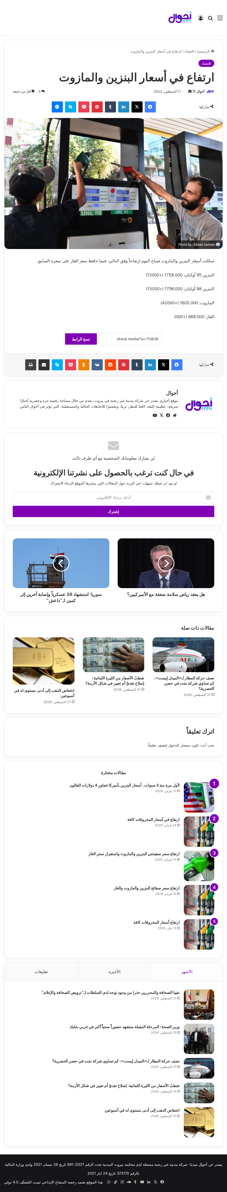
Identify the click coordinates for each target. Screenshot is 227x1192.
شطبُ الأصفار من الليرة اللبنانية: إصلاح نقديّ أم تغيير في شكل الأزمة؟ (115, 680)
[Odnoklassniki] (83, 364)
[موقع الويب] (174, 415)
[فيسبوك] (150, 106)
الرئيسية (204, 51)
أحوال (200, 91)
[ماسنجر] (57, 106)
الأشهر (186, 971)
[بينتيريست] (97, 106)
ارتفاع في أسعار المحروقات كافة (153, 819)
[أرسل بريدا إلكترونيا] (190, 91)
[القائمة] (220, 20)
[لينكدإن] (123, 106)
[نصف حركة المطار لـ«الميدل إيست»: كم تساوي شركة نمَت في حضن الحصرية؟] (183, 654)
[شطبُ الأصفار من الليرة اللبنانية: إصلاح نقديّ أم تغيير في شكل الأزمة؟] (114, 654)
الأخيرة (114, 971)
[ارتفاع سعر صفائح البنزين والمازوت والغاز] (199, 900)
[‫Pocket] (83, 106)
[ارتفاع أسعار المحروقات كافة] (199, 934)
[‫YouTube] (154, 415)
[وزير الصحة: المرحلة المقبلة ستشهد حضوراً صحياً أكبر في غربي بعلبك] (199, 1039)
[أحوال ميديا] (180, 18)
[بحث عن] (210, 20)
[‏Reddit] (110, 364)
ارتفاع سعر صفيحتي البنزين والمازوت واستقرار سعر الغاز (134, 853)
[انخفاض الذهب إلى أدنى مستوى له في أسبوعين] (43, 661)
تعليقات (41, 971)
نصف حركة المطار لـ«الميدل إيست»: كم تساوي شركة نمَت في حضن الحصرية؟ (184, 683)
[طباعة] (30, 364)
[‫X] (137, 106)
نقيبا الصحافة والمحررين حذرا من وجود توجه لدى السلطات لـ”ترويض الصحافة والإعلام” (110, 992)
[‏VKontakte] (97, 364)
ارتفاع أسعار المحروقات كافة (156, 922)
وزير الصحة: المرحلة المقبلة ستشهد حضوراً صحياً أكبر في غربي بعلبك (124, 1026)
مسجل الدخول (179, 745)
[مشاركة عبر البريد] (44, 364)
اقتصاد (189, 51)
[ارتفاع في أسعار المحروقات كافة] (199, 831)
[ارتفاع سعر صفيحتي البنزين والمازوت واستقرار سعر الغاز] (199, 866)
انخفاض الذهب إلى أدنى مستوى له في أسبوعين (44, 692)
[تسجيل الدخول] (200, 20)
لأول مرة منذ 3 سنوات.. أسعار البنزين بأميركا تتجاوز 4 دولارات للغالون (124, 785)
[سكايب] (70, 106)
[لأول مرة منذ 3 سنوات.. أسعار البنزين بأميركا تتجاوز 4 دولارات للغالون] (199, 797)
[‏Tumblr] (110, 106)
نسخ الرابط (81, 339)
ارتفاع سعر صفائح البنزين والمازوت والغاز (147, 887)
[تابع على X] (194, 91)
